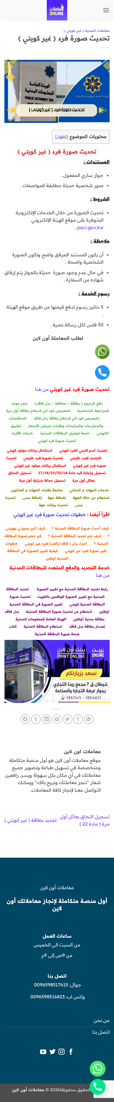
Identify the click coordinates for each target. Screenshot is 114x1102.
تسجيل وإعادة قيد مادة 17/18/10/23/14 (72, 473)
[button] (106, 10)
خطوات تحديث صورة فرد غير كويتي (49, 514)
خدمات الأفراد (22, 433)
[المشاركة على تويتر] (67, 719)
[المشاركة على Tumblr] (36, 719)
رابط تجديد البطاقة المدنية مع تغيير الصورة (72, 589)
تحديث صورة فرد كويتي (57, 440)
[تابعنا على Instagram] (61, 1052)
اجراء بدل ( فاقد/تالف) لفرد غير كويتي (56, 543)
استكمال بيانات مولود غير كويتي (40, 465)
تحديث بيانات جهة (53, 505)
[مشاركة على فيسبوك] (78, 719)
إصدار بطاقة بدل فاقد (87, 626)
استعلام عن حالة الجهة (91, 497)
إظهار (61, 136)
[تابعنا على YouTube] (43, 1052)
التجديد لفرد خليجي (85, 458)
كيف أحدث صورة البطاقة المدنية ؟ (80, 528)
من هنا (42, 389)
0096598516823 (47, 997)
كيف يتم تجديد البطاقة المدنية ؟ (74, 536)
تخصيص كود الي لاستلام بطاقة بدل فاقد (66, 418)
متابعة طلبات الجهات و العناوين (37, 490)
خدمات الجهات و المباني (89, 490)
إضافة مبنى (32, 497)
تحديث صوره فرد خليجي (43, 458)
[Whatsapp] (98, 1069)
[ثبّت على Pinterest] (57, 719)
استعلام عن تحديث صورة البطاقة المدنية (59, 611)
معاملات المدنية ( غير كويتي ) (87, 31)
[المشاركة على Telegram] (25, 719)
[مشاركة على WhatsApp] (89, 719)
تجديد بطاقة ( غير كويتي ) (30, 820)
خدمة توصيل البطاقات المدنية (65, 433)
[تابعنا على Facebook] (71, 1052)
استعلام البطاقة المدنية (43, 626)
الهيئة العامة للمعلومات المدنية (40, 619)
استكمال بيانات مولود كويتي (29, 450)
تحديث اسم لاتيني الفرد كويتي (83, 450)
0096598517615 (50, 985)
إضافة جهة (57, 497)
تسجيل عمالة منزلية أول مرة (42, 480)
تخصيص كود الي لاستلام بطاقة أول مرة (38, 410)
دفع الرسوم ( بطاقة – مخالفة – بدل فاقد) (69, 403)
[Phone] (98, 1087)
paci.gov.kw (90, 227)
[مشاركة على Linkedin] (46, 719)
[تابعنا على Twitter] (52, 1052)
